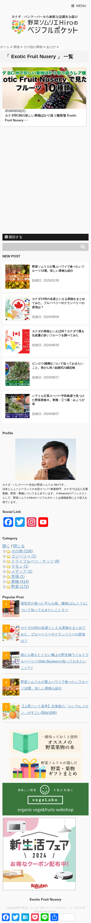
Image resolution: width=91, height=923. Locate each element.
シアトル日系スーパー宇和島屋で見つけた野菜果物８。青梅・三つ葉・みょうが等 (58, 400)
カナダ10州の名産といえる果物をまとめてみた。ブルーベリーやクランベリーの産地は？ (58, 303)
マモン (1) (19, 566)
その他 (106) (22, 551)
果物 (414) (20, 581)
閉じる (19, 546)
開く (6, 546)
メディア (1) (21, 571)
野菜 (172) (20, 587)
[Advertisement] (45, 186)
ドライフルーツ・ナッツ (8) (35, 561)
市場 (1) (18, 576)
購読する (15, 237)
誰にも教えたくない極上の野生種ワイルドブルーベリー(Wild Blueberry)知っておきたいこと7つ (55, 661)
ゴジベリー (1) (23, 556)
